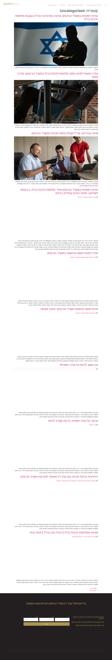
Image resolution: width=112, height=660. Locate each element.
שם (69, 617)
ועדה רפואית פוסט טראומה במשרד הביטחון (72, 253)
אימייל (52, 617)
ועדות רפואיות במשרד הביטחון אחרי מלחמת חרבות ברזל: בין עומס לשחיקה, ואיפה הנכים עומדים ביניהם (59, 191)
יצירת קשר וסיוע (52, 5)
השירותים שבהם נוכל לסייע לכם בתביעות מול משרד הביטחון (88, 618)
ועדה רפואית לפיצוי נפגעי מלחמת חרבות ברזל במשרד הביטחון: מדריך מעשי (57, 75)
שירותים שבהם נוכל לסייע (94, 5)
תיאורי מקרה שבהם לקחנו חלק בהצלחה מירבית (90, 625)
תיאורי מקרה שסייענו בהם (75, 5)
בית (106, 5)
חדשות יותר (93, 590)
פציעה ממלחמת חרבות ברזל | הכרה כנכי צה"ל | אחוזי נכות (64, 532)
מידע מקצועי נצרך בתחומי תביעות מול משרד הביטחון (88, 622)
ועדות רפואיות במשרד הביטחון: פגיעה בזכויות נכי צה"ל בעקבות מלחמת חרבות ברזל (56, 17)
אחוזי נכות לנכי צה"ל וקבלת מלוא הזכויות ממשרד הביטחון (64, 133)
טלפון (37, 617)
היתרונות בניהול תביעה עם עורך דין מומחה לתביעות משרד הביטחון (59, 476)
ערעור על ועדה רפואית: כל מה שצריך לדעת (73, 420)
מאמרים (62, 5)
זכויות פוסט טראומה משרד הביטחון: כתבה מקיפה (69, 309)
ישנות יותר (94, 588)
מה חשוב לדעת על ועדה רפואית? (79, 365)
